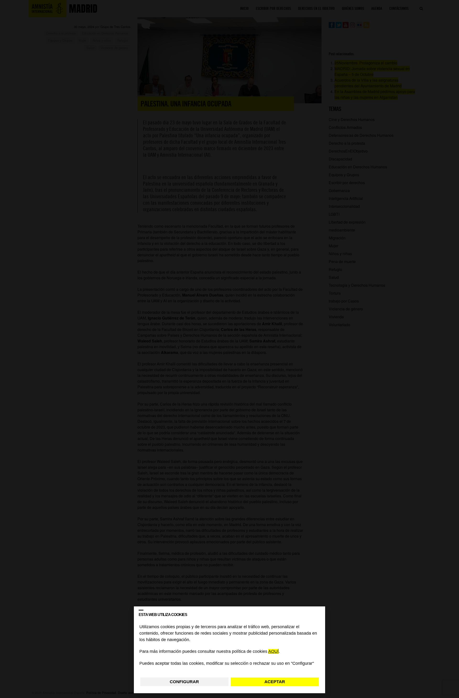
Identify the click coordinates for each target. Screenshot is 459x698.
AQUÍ (273, 651)
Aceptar (274, 681)
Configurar (184, 681)
